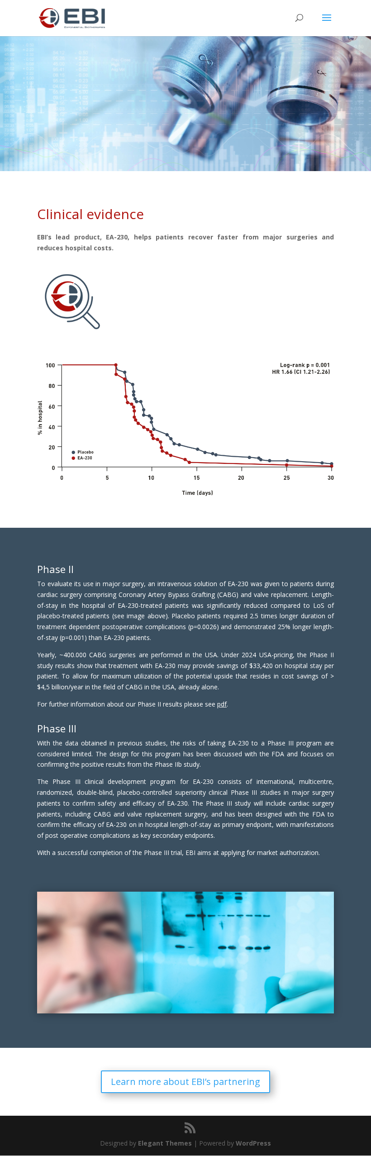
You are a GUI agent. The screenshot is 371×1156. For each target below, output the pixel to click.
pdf (222, 704)
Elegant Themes (165, 1143)
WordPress (253, 1143)
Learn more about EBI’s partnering (185, 1081)
